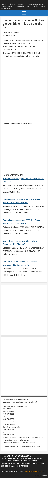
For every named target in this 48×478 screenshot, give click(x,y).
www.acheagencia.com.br (34, 471)
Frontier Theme (41, 476)
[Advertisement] (24, 149)
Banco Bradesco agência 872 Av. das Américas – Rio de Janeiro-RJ (24, 23)
